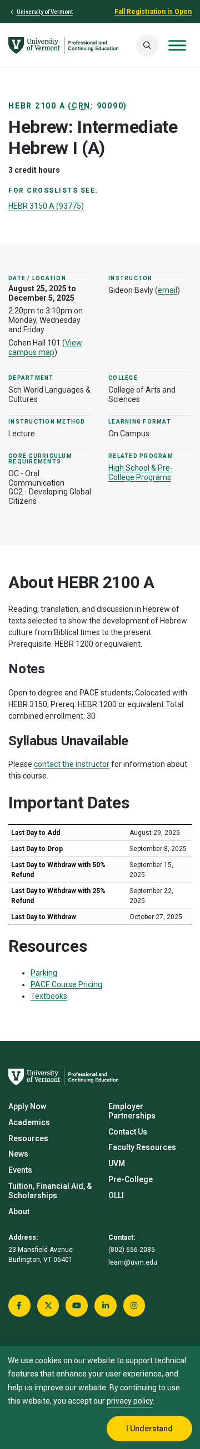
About (18, 1211)
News (18, 1153)
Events (20, 1170)
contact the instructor (71, 764)
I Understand (149, 1428)
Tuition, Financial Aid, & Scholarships (50, 1191)
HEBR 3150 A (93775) (46, 206)
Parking (44, 972)
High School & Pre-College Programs (140, 472)
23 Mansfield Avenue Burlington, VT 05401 (40, 1255)
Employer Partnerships (132, 1111)
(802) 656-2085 (131, 1250)
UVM (116, 1163)
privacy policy (130, 1400)
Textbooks (49, 996)
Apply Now (27, 1106)
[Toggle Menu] (177, 45)
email (167, 290)
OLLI (116, 1195)
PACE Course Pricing (66, 984)
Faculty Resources (142, 1147)
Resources (28, 1138)
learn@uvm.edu (132, 1262)
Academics (29, 1122)
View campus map (45, 347)
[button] (147, 45)
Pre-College (130, 1179)
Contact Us (127, 1131)
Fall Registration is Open (153, 12)
